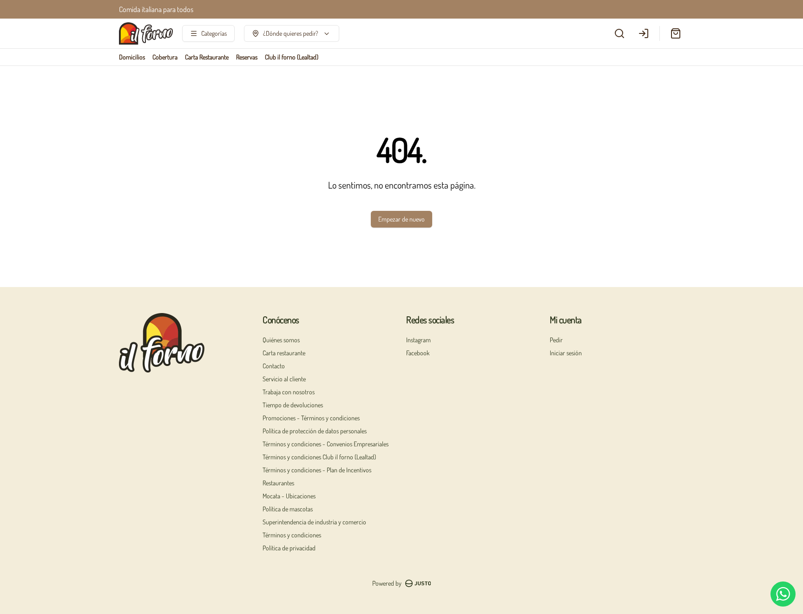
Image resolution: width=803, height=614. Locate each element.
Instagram (418, 340)
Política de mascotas (288, 509)
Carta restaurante (284, 353)
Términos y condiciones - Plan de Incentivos (317, 470)
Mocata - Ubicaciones (289, 496)
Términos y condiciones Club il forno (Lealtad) (319, 457)
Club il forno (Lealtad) (291, 57)
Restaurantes (278, 483)
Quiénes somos (281, 340)
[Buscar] (619, 33)
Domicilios (132, 57)
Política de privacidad (289, 548)
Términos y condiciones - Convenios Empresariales (325, 444)
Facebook (417, 353)
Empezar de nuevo (401, 219)
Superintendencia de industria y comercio (314, 522)
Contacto (274, 366)
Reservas (246, 57)
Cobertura (165, 57)
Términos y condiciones (292, 535)
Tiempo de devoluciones (293, 405)
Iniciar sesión (566, 353)
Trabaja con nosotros (289, 392)
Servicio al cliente (284, 379)
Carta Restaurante (207, 57)
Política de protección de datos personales (315, 431)
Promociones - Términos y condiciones (311, 418)
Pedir (556, 340)
